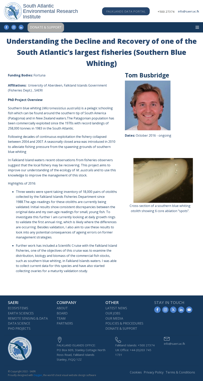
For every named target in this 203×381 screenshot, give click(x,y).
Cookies (136, 372)
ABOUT (62, 308)
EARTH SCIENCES (21, 313)
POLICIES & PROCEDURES (124, 323)
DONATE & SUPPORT (46, 27)
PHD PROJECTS (19, 328)
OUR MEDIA (114, 318)
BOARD (62, 313)
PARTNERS (65, 323)
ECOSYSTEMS (18, 308)
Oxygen (38, 375)
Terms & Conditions (180, 372)
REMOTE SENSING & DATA (28, 318)
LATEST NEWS (116, 308)
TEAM (61, 318)
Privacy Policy (154, 372)
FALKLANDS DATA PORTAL (126, 11)
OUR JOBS (112, 313)
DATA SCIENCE (19, 323)
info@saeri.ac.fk (188, 11)
